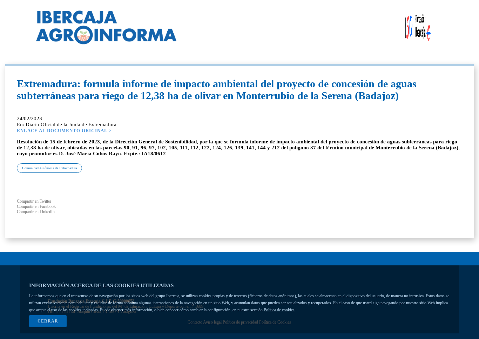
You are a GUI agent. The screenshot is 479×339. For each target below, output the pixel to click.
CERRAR (48, 321)
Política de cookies (279, 309)
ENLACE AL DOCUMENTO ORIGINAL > (64, 130)
